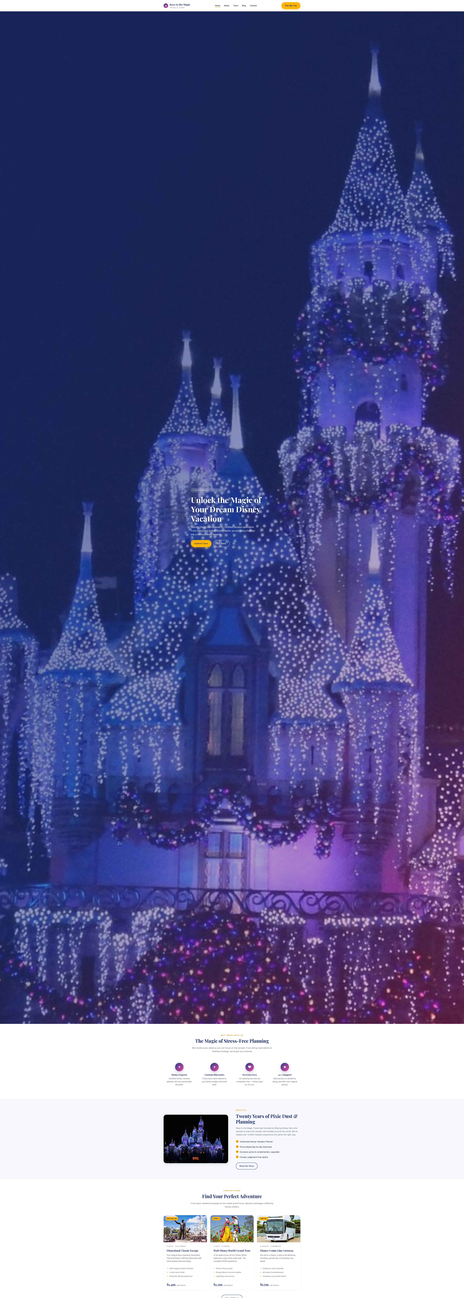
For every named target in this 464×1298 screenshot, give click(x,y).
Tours (235, 5)
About (226, 5)
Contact (253, 5)
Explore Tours (201, 543)
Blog (244, 5)
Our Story (221, 543)
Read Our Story (246, 1166)
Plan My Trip (291, 5)
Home (217, 5)
